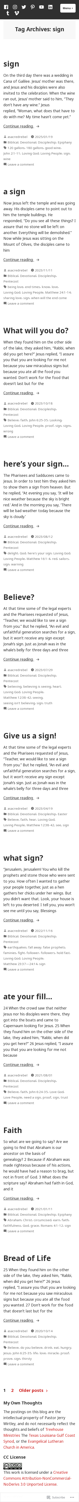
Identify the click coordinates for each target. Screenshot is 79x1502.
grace (35, 1225)
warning (17, 564)
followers (48, 953)
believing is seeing (37, 686)
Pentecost (11, 281)
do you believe (31, 1347)
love (55, 287)
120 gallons (16, 148)
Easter (62, 814)
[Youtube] (41, 7)
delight (13, 553)
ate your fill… (27, 996)
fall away (34, 947)
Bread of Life (27, 1258)
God (23, 553)
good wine (53, 148)
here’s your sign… (36, 464)
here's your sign (40, 553)
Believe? (18, 597)
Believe (13, 420)
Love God (57, 1092)
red (54, 559)
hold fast (63, 953)
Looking (56, 420)
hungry (65, 1347)
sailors (64, 559)
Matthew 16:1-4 (38, 559)
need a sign (32, 1097)
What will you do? (35, 330)
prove (7, 1358)
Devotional (28, 142)
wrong (8, 431)
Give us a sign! (29, 736)
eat (56, 1347)
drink (48, 1347)
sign (11, 64)
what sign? (23, 858)
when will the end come (49, 298)
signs (67, 425)
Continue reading (18, 126)
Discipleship (47, 142)
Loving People (51, 153)
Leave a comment (21, 164)
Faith (12, 1130)
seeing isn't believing (19, 703)
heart (57, 686)
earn (56, 1220)
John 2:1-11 (11, 153)
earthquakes (17, 947)
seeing (38, 697)
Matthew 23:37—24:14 (20, 964)
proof (49, 425)
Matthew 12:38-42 (17, 697)
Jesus (7, 1353)
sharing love (12, 298)
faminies (9, 953)
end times (32, 287)
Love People (12, 1097)
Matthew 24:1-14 (58, 292)
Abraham (14, 1220)
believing (14, 686)
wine (7, 159)
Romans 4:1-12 (52, 1225)
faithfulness (12, 1225)
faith (23, 420)
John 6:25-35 (38, 420)
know (46, 287)
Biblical (13, 142)
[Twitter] (23, 7)
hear (32, 819)
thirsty (27, 1358)
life (35, 1353)
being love (15, 287)
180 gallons (34, 148)
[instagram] (15, 7)
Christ (27, 1220)
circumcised (42, 1220)
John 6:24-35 (38, 1092)
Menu (69, 8)
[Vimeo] (15, 13)
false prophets (54, 947)
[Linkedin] (50, 7)
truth (48, 703)
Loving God (30, 153)
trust (64, 1097)
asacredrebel (17, 137)
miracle (53, 1353)
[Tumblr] (7, 13)
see (58, 825)
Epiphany (65, 142)
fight (21, 953)
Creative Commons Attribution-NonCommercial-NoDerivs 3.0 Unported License (37, 1478)
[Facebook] (7, 7)
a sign (14, 191)
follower (33, 953)
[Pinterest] (32, 7)
